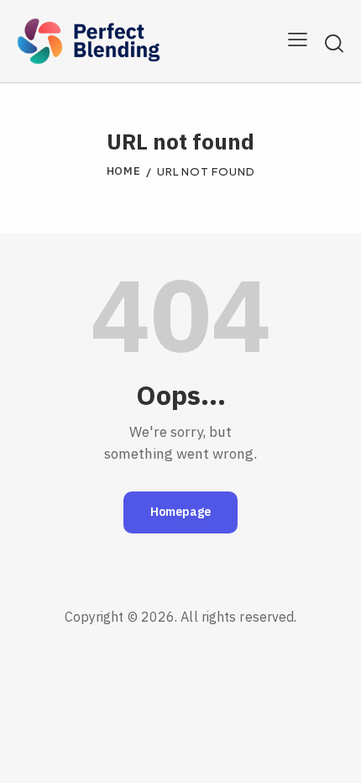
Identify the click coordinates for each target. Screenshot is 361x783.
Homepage (180, 512)
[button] (297, 41)
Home (124, 172)
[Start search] (334, 43)
